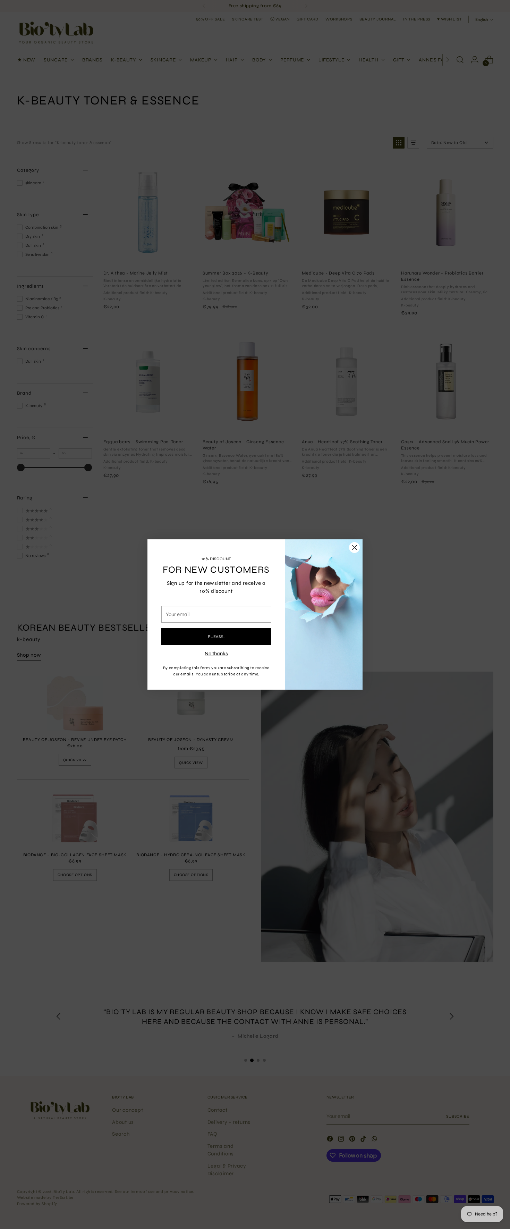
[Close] (354, 547)
